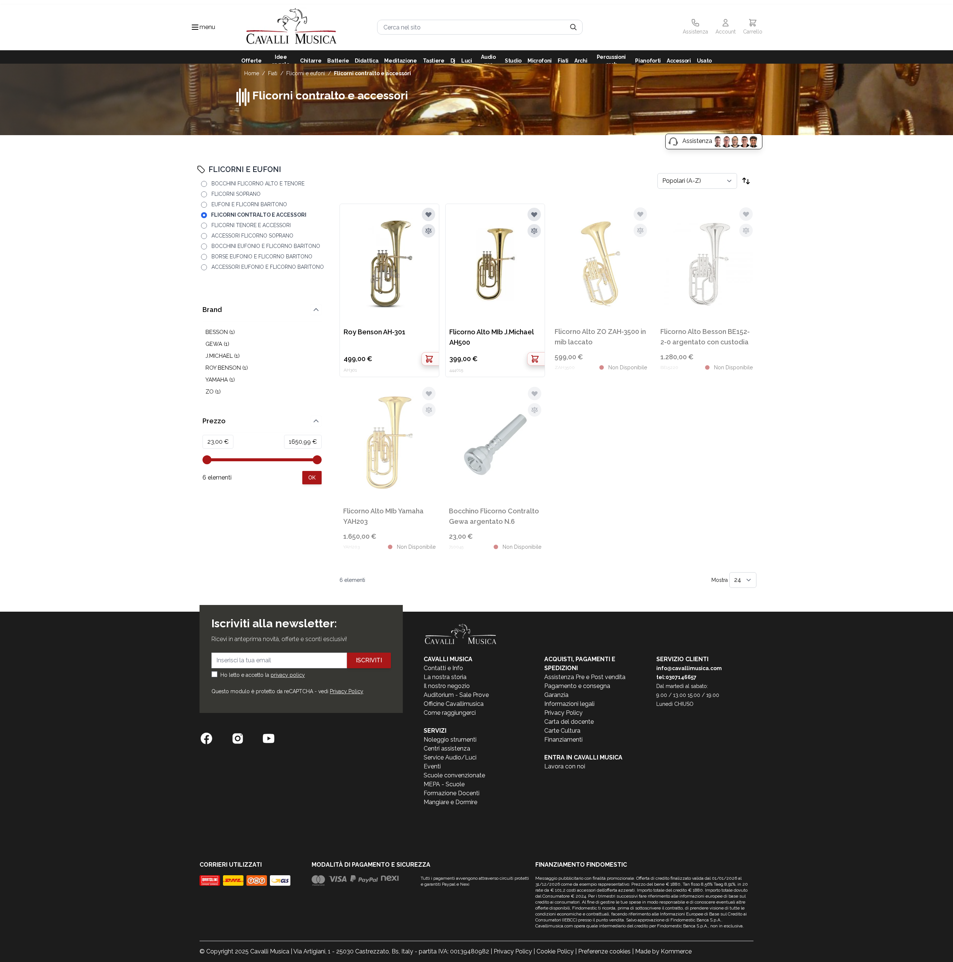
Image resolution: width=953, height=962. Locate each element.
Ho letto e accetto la (262, 675)
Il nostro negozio (447, 685)
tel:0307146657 (676, 677)
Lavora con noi (564, 766)
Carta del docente (569, 721)
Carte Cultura (562, 730)
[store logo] (291, 27)
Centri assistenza (447, 748)
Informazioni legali (569, 703)
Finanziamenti (563, 739)
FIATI (272, 73)
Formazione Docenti (451, 793)
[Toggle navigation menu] (195, 27)
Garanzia (556, 694)
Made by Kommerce (663, 951)
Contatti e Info (443, 668)
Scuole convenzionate (454, 775)
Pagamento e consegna (577, 685)
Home (251, 73)
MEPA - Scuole (444, 784)
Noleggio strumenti (450, 739)
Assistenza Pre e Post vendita (584, 677)
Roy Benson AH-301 (374, 332)
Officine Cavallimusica (454, 703)
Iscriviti (369, 660)
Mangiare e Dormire (450, 802)
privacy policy (288, 675)
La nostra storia (445, 677)
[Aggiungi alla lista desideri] (428, 214)
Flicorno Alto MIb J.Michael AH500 (491, 337)
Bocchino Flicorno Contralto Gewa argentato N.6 (494, 516)
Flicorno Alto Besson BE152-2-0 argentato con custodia (705, 337)
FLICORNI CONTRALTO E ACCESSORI (372, 73)
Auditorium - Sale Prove (456, 694)
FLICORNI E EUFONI (305, 73)
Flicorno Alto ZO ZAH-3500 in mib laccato (600, 337)
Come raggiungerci (450, 712)
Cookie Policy (555, 951)
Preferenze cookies (604, 951)
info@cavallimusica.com (689, 668)
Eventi (432, 766)
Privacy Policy (346, 691)
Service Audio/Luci (450, 757)
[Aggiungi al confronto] (428, 231)
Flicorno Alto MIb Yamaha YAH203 (383, 516)
